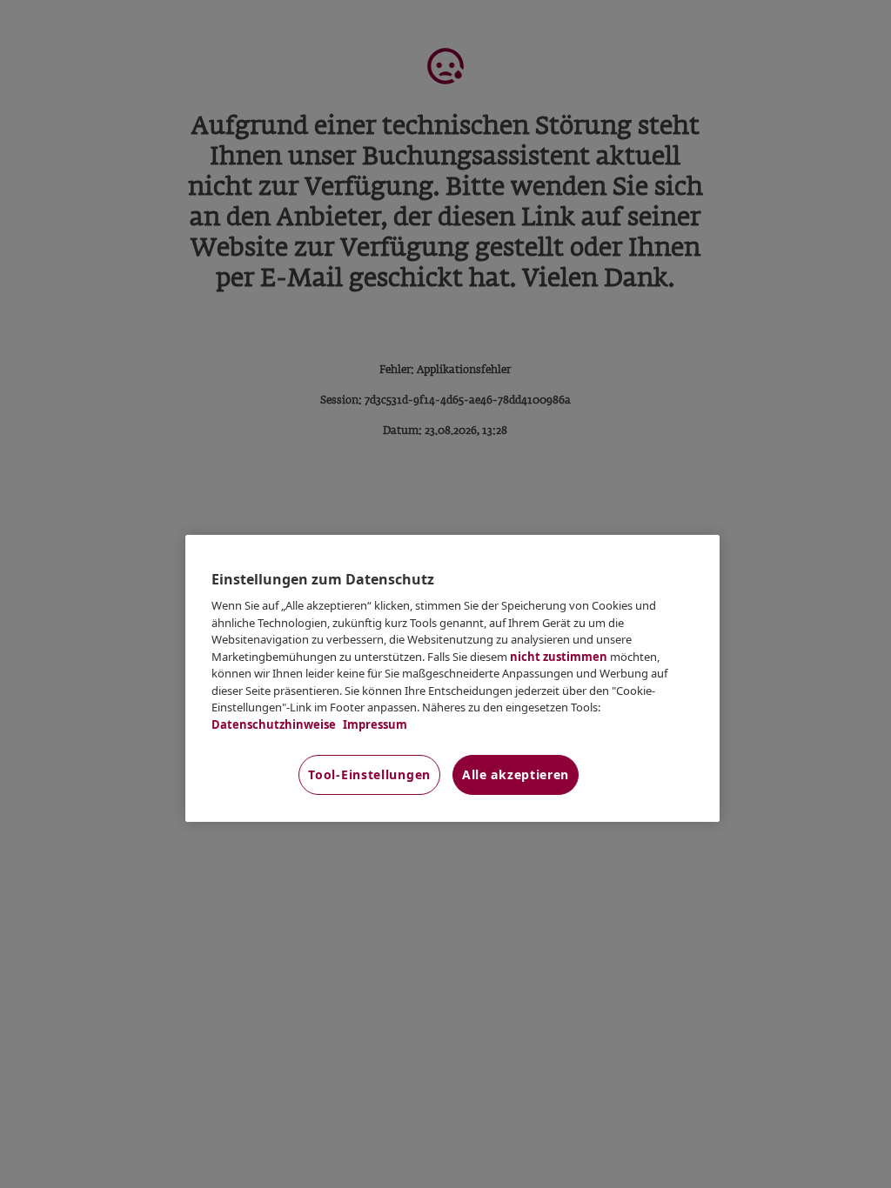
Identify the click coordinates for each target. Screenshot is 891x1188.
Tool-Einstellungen (369, 774)
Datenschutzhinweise (273, 724)
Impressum (373, 724)
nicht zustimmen (558, 656)
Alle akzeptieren (515, 774)
